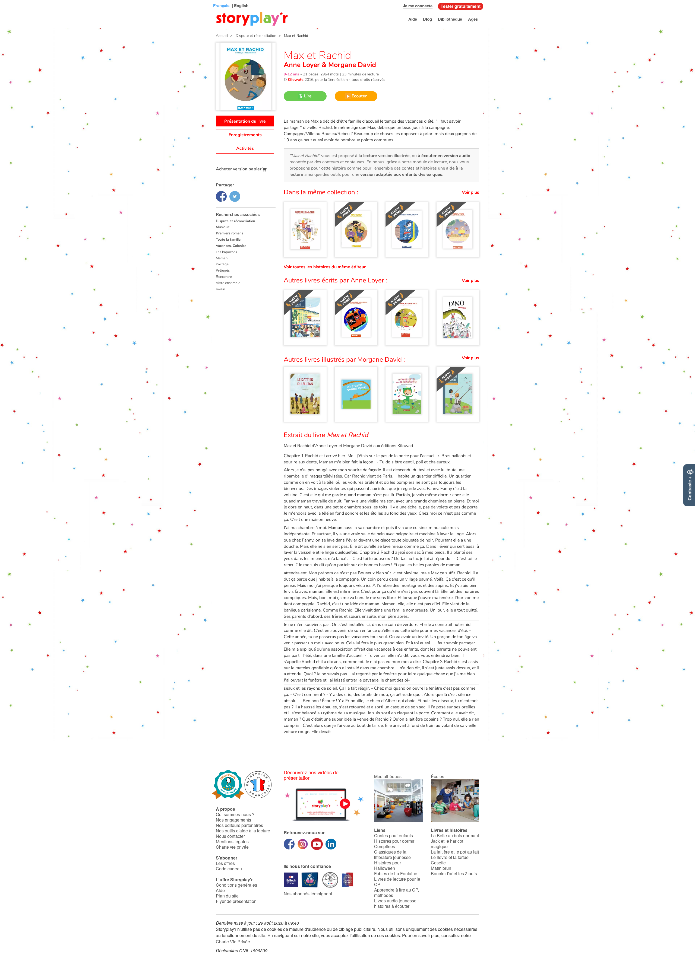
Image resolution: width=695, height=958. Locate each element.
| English (239, 5)
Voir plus (470, 192)
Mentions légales (232, 841)
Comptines (384, 846)
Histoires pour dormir (394, 841)
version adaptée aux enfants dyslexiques (401, 174)
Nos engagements (233, 820)
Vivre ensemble (228, 283)
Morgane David (351, 64)
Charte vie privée (232, 847)
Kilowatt (295, 79)
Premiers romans (229, 233)
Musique (223, 227)
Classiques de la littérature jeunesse (392, 854)
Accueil (222, 35)
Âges (473, 19)
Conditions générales (236, 885)
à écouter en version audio (444, 156)
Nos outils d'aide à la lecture (243, 830)
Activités (245, 148)
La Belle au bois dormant (455, 835)
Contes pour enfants (393, 835)
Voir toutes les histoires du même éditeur (325, 267)
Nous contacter (230, 836)
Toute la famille (228, 239)
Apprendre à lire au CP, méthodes (396, 892)
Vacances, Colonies (231, 245)
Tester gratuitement (461, 6)
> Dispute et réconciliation (252, 35)
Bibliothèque (450, 19)
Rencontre (224, 276)
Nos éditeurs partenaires (239, 825)
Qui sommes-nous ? (235, 814)
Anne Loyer (303, 64)
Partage (222, 264)
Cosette (438, 863)
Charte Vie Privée (233, 941)
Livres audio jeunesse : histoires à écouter (396, 903)
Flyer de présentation (236, 901)
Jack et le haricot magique (447, 843)
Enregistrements (245, 135)
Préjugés (223, 270)
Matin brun (441, 868)
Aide (412, 19)
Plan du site (227, 896)
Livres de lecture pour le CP (397, 881)
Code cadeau (229, 868)
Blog (427, 19)
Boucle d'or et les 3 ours (454, 873)
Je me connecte (417, 6)
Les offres (225, 863)
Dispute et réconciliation (235, 221)
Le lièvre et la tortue (450, 857)
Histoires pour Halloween (387, 865)
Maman (222, 258)
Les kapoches (226, 252)
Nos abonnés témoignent (308, 893)
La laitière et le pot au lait (455, 852)
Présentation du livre (245, 121)
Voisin (220, 289)
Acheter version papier (239, 169)
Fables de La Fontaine (395, 873)
